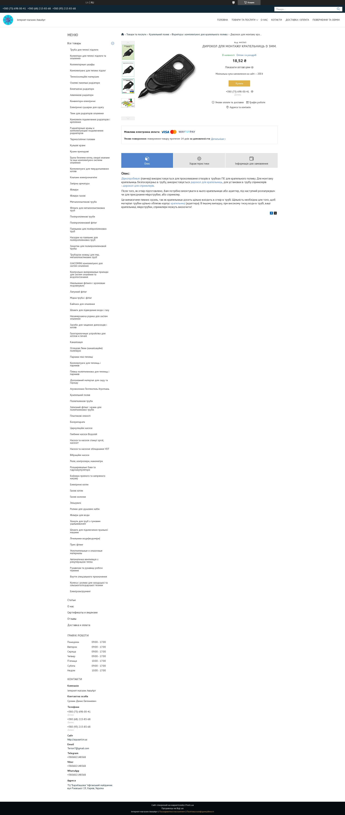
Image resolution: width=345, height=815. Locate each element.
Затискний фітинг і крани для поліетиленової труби (85, 408)
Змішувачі (75, 502)
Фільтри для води (79, 515)
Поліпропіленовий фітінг (83, 222)
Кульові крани (77, 145)
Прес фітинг (76, 544)
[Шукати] (338, 9)
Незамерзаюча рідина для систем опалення (89, 317)
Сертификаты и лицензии (82, 612)
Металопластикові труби (83, 201)
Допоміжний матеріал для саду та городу (89, 381)
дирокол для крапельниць (206, 182)
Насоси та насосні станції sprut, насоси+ (87, 441)
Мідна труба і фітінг (81, 297)
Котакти (276, 19)
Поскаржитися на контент (172, 811)
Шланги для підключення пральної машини (89, 531)
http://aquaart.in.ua (77, 739)
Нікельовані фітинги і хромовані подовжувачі (87, 284)
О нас (264, 19)
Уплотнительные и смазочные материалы (86, 552)
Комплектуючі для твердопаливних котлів (89, 170)
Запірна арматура (79, 183)
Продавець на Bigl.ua (172, 808)
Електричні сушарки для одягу (87, 107)
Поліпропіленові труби (82, 216)
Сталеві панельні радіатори (85, 82)
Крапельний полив (80, 395)
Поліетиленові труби (81, 401)
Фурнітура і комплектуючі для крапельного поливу (200, 34)
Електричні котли (79, 484)
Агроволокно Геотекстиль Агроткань (89, 388)
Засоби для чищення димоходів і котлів (88, 326)
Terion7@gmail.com (78, 748)
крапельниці (178, 203)
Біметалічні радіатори (82, 88)
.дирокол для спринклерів (138, 185)
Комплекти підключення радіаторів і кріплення (90, 121)
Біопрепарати (77, 422)
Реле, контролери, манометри (86, 461)
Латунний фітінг (78, 291)
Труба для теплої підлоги (84, 49)
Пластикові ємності (80, 415)
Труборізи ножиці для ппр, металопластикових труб (84, 256)
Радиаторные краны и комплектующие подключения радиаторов (86, 130)
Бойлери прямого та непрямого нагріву (87, 477)
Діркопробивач (130, 178)
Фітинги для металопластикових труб (87, 209)
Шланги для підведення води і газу (89, 310)
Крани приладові (79, 151)
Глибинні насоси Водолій (83, 434)
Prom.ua (189, 805)
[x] (275, 213)
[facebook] (271, 213)
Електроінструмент (80, 591)
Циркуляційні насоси (81, 428)
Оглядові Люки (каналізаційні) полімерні (86, 349)
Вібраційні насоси (79, 455)
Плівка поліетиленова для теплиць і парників (89, 373)
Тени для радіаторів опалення (87, 113)
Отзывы (71, 618)
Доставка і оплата (297, 19)
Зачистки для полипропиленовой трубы (88, 247)
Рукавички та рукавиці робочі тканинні (86, 569)
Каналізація (76, 342)
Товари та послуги (243, 19)
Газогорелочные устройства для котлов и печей (87, 335)
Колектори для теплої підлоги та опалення (88, 57)
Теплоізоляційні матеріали (84, 76)
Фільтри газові (78, 195)
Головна (222, 19)
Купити (239, 83)
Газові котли (76, 490)
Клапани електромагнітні (83, 177)
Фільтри (74, 189)
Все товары (74, 43)
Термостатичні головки (82, 139)
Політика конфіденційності (200, 811)
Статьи (71, 600)
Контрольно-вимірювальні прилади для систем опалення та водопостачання (89, 274)
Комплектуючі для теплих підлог (88, 70)
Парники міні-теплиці (81, 356)
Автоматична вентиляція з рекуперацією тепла (84, 560)
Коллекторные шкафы (82, 64)
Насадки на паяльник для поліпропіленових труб (84, 239)
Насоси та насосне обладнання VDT (89, 448)
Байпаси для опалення (82, 304)
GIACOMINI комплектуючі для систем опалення (86, 264)
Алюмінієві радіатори (81, 95)
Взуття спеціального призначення (88, 576)
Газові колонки (78, 496)
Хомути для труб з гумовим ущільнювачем (85, 522)
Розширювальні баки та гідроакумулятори (83, 468)
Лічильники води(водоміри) (85, 538)
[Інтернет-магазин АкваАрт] (8, 19)
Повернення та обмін (326, 19)
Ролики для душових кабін (85, 509)
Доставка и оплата (78, 625)
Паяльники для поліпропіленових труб (88, 230)
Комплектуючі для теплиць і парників (85, 364)
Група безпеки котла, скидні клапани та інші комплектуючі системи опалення (90, 160)
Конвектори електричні (82, 101)
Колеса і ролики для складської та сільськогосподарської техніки (89, 584)
